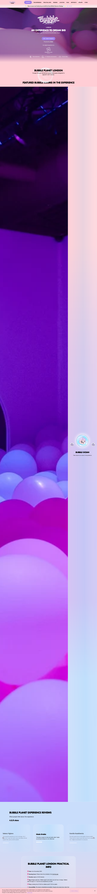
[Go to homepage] (14, 2)
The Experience (37, 2)
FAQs (67, 2)
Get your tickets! (48, 38)
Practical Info (47, 2)
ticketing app (55, 874)
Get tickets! (69, 6)
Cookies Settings (74, 890)
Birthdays (73, 2)
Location (62, 2)
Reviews (55, 2)
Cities (86, 2)
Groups (80, 2)
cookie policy (29, 892)
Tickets (28, 2)
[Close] (94, 890)
